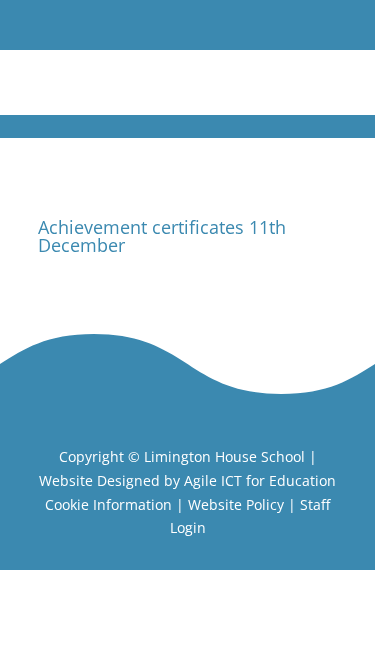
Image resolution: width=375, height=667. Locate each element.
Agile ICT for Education (260, 480)
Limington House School (224, 456)
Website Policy (236, 504)
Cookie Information (108, 504)
